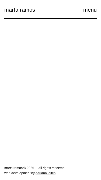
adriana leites (45, 173)
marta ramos (19, 10)
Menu (90, 10)
